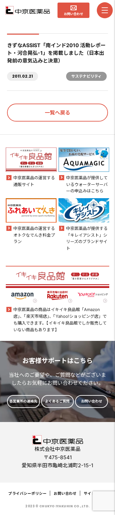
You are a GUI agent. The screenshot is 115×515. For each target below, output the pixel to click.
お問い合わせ (65, 493)
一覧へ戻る (57, 112)
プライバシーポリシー (27, 493)
